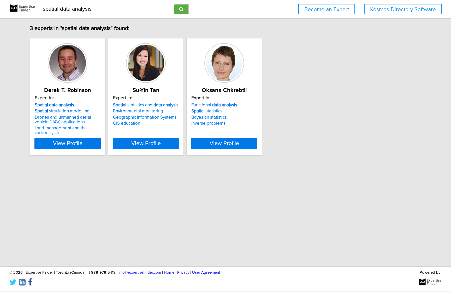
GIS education (126, 123)
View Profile (67, 143)
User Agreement (206, 272)
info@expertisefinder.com (139, 272)
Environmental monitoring (138, 111)
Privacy (183, 272)
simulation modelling (62, 111)
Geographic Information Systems (145, 117)
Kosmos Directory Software (403, 9)
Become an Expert (326, 9)
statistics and (146, 105)
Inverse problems (208, 123)
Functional (214, 105)
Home (169, 272)
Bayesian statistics (209, 117)
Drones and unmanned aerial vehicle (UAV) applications (63, 119)
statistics (206, 111)
